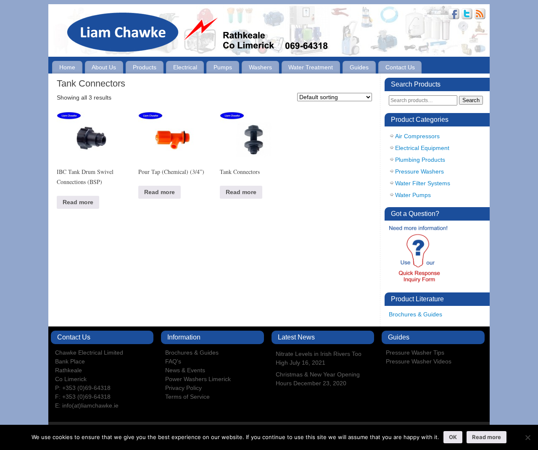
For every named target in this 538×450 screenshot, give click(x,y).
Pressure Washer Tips (415, 352)
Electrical (185, 67)
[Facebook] (453, 14)
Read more (78, 202)
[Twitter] (467, 14)
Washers (260, 67)
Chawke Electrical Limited (89, 352)
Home (67, 67)
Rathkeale (68, 370)
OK (453, 437)
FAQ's (173, 361)
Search (471, 100)
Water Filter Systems (422, 183)
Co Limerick (71, 379)
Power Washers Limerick (198, 379)
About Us (104, 67)
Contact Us (400, 67)
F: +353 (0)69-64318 (83, 396)
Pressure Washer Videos (418, 361)
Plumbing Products (420, 159)
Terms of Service (187, 396)
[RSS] (480, 14)
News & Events (185, 370)
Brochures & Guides (415, 314)
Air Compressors (417, 136)
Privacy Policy (183, 387)
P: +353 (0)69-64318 (83, 387)
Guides (359, 67)
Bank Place (70, 361)
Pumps (223, 67)
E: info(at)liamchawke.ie (87, 405)
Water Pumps (413, 195)
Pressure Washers (419, 171)
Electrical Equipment (422, 148)
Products (144, 67)
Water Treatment (310, 67)
